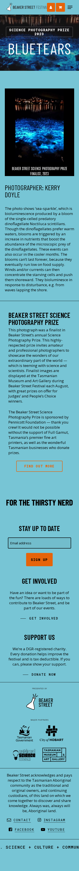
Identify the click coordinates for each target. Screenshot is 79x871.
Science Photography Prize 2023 (39, 32)
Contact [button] (22, 820)
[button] (70, 7)
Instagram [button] (54, 820)
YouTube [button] (56, 829)
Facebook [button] (24, 829)
